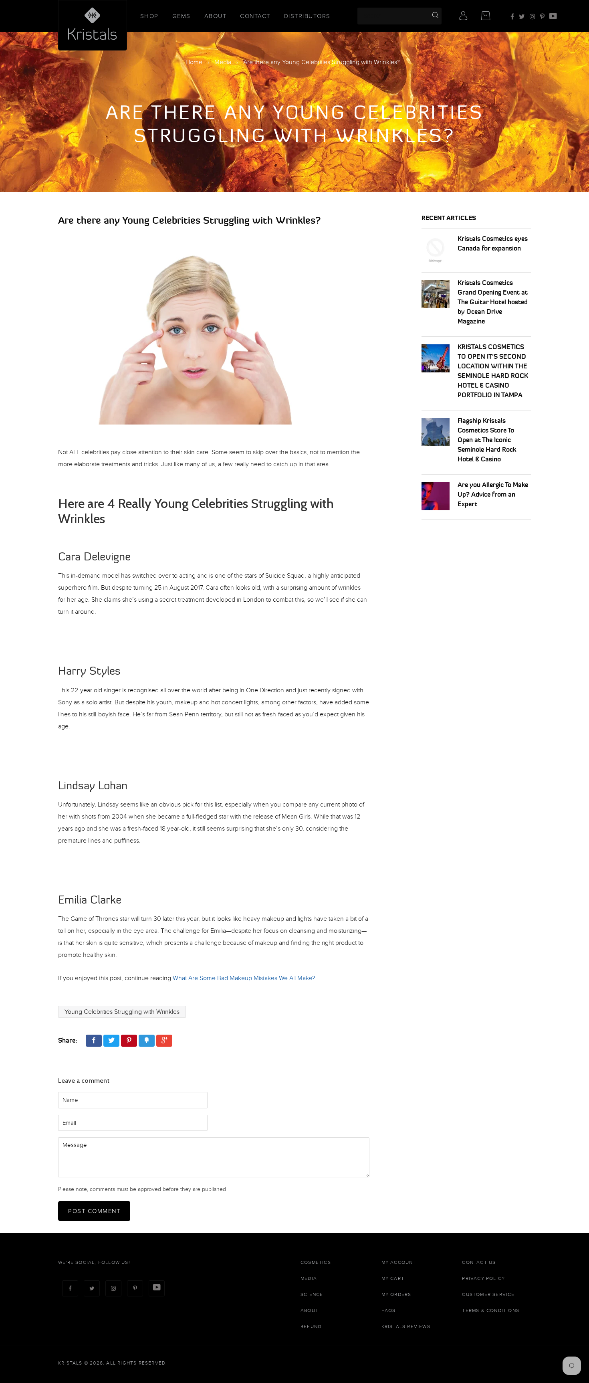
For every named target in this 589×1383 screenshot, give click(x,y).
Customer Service (488, 1294)
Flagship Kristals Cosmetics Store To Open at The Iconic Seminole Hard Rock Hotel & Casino (487, 440)
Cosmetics (316, 1262)
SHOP (149, 16)
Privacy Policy (483, 1278)
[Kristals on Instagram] (532, 17)
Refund (311, 1326)
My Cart (392, 1278)
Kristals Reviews (405, 1326)
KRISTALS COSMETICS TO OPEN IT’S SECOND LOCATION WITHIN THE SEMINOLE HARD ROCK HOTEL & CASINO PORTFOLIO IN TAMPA (493, 371)
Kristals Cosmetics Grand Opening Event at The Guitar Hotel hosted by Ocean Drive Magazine (493, 302)
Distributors (307, 16)
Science (312, 1294)
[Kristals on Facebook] (512, 17)
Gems (181, 16)
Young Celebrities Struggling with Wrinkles (122, 1012)
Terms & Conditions (490, 1310)
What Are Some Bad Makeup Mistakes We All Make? (244, 978)
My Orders (396, 1294)
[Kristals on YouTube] (553, 17)
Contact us (479, 1262)
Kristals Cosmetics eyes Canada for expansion (493, 243)
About (215, 16)
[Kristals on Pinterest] (542, 17)
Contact (255, 16)
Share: (67, 1040)
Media (222, 62)
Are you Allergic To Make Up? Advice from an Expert (493, 494)
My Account (398, 1262)
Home (194, 62)
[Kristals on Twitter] (522, 17)
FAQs (388, 1310)
